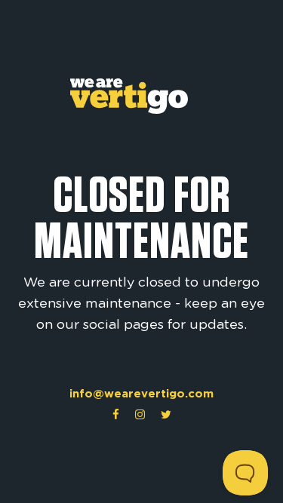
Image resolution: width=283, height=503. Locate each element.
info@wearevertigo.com (141, 393)
